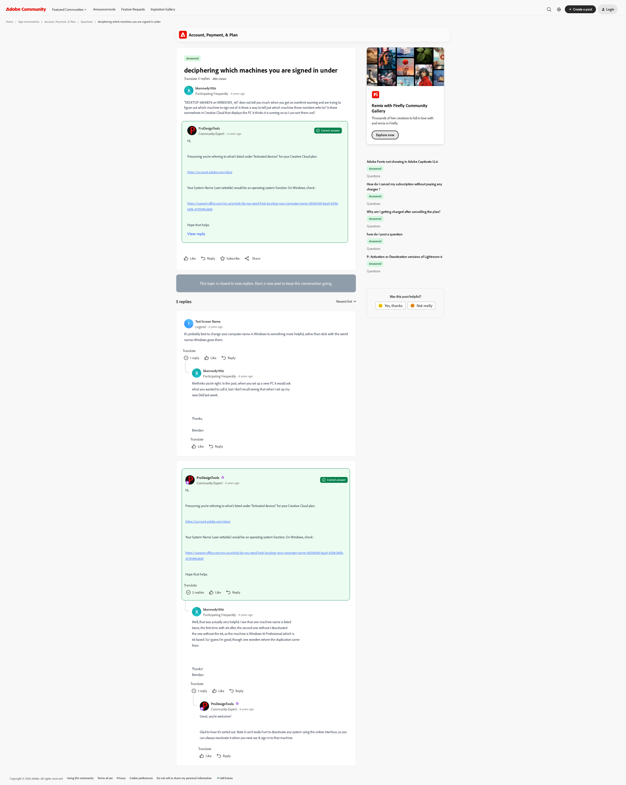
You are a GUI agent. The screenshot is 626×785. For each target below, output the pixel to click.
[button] (580, 9)
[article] (266, 340)
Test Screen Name (208, 321)
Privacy (121, 778)
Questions (87, 21)
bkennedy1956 (205, 88)
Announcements (104, 9)
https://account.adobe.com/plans (209, 172)
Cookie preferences (141, 778)
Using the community (80, 778)
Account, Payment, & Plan (60, 21)
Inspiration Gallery (163, 9)
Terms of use (105, 778)
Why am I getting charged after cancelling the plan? (403, 212)
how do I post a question (384, 234)
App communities (28, 21)
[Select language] (559, 9)
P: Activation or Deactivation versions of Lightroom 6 (404, 256)
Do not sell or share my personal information (184, 778)
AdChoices (226, 778)
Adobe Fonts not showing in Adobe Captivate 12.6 (402, 161)
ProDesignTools (209, 128)
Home (9, 21)
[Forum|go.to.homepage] (26, 9)
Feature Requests (133, 9)
